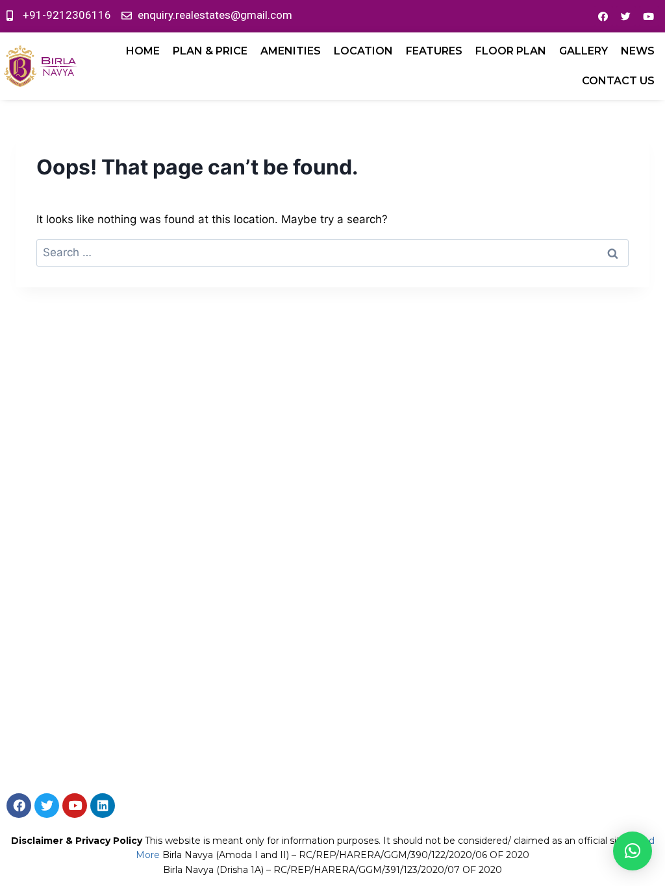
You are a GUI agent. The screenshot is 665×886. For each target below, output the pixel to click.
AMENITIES (290, 51)
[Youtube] (649, 16)
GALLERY (583, 51)
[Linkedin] (102, 805)
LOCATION (363, 51)
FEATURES (434, 51)
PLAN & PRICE (210, 51)
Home (143, 51)
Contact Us (618, 81)
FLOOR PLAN (510, 51)
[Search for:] (332, 252)
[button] (632, 851)
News (638, 51)
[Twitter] (626, 16)
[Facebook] (603, 16)
